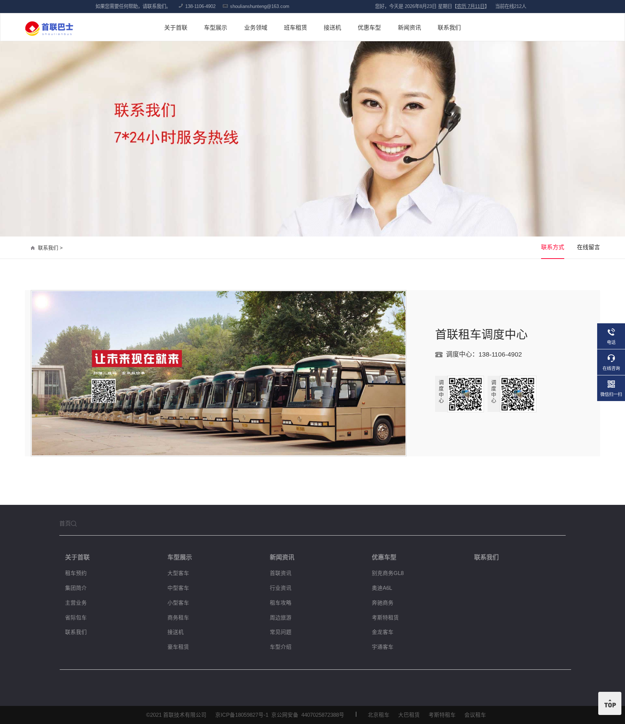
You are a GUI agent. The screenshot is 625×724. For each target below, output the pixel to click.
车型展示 (215, 27)
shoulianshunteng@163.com (259, 6)
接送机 (332, 27)
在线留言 (588, 247)
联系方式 (552, 247)
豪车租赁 (178, 647)
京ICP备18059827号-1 (241, 715)
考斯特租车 (442, 715)
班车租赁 (295, 27)
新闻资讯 (409, 27)
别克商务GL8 (388, 573)
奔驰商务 (383, 603)
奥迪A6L (382, 588)
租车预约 (76, 573)
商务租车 (178, 618)
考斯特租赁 (385, 618)
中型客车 (178, 588)
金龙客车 (383, 632)
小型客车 (178, 603)
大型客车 (178, 573)
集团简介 (76, 588)
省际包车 (76, 618)
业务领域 (255, 27)
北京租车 (379, 715)
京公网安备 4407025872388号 (307, 715)
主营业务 (76, 603)
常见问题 (281, 632)
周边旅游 (281, 618)
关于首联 (175, 27)
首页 (65, 523)
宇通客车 (383, 647)
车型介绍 (281, 647)
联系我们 (449, 27)
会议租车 (475, 715)
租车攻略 (281, 603)
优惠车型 (369, 27)
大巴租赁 (409, 715)
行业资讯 (281, 588)
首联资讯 (281, 573)
